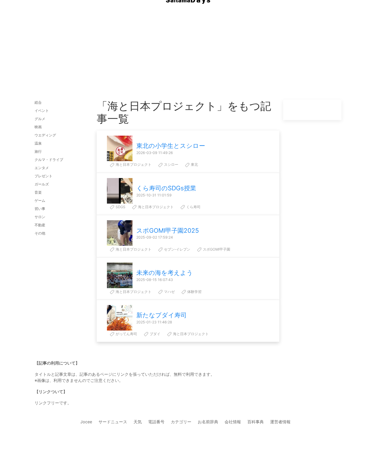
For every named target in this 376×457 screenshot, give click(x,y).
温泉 (38, 143)
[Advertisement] (188, 61)
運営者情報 (280, 421)
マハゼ (169, 291)
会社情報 (233, 421)
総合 (38, 102)
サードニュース (112, 421)
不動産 (40, 225)
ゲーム (40, 200)
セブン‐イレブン (176, 249)
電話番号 (156, 421)
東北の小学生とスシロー (170, 145)
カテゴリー (181, 421)
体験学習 (194, 291)
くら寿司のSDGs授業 (166, 188)
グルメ (40, 118)
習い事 (40, 208)
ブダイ (154, 334)
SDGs (120, 207)
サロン (40, 217)
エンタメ (42, 168)
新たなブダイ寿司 (161, 315)
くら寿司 (193, 207)
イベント (42, 110)
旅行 (38, 151)
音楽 (38, 192)
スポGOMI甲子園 (216, 249)
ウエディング (45, 135)
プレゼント (43, 176)
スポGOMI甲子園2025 (167, 230)
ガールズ (42, 184)
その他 (40, 233)
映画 (38, 127)
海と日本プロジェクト (133, 164)
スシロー (170, 164)
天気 (138, 421)
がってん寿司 (126, 334)
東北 (194, 164)
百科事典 (255, 421)
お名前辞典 (208, 421)
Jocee (86, 421)
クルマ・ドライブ (49, 159)
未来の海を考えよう (164, 272)
